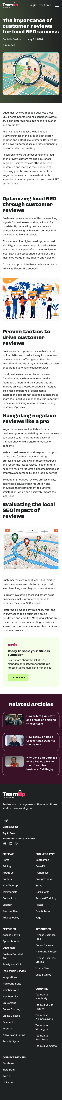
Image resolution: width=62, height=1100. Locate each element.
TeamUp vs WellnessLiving (44, 1017)
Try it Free (45, 5)
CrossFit (40, 866)
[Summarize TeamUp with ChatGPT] (10, 843)
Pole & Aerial (42, 911)
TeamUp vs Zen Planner (44, 1006)
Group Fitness (43, 879)
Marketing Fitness (46, 951)
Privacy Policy (11, 917)
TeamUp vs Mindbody (41, 996)
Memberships (11, 996)
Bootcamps (42, 859)
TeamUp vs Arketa (46, 1045)
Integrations (10, 977)
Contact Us (9, 898)
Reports (7, 1028)
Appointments (11, 941)
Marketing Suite (12, 983)
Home (6, 859)
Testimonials (10, 891)
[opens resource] (31, 721)
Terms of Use (10, 911)
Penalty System (12, 1041)
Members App (11, 990)
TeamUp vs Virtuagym (41, 1027)
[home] (10, 5)
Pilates (39, 904)
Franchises (41, 872)
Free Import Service (14, 970)
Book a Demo (10, 826)
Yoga (38, 917)
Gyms (38, 885)
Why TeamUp (10, 885)
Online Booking (12, 1009)
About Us (8, 872)
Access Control (12, 934)
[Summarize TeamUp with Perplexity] (16, 843)
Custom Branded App (13, 956)
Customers (9, 947)
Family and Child (12, 964)
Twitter (7, 1076)
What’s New (42, 968)
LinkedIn (8, 1082)
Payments (8, 1022)
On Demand (10, 1002)
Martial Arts (42, 891)
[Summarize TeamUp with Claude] (5, 843)
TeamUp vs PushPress (41, 1037)
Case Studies (43, 974)
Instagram (9, 1069)
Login (33, 5)
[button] (56, 5)
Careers (7, 879)
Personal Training (45, 898)
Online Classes (11, 1015)
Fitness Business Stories (45, 959)
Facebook (8, 1063)
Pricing (7, 866)
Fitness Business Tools (45, 936)
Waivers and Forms (14, 1034)
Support (7, 904)
